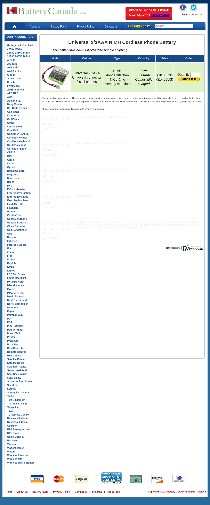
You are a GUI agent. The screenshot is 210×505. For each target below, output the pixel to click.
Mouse (11, 289)
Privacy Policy (85, 26)
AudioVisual (14, 100)
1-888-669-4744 (160, 15)
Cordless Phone (16, 148)
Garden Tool (14, 215)
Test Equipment (16, 400)
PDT (9, 322)
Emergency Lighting (19, 193)
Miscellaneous (15, 285)
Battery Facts (59, 26)
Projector (12, 340)
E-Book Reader (16, 189)
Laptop (11, 270)
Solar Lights (14, 377)
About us (35, 26)
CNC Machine (15, 126)
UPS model (13, 433)
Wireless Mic (14, 459)
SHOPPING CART (139, 26)
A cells (11, 60)
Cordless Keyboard (18, 141)
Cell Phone (13, 119)
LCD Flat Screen (16, 274)
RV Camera (14, 355)
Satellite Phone (16, 359)
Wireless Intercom (18, 455)
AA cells (12, 63)
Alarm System (15, 89)
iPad (9, 248)
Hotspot (11, 237)
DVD (10, 185)
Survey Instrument (18, 392)
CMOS (11, 122)
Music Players (15, 296)
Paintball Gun (15, 315)
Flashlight (12, 207)
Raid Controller (16, 348)
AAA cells (13, 67)
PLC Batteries (15, 326)
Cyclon (11, 167)
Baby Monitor (15, 104)
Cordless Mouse (16, 145)
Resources (113, 491)
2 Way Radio (14, 49)
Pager (10, 311)
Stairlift (11, 388)
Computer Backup (18, 134)
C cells (11, 74)
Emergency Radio (17, 196)
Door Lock (13, 178)
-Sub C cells (14, 78)
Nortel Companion (17, 303)
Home (9, 491)
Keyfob (11, 263)
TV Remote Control (18, 414)
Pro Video (12, 344)
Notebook (12, 307)
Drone (10, 182)
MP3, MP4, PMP (16, 292)
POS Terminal (15, 329)
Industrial (12, 241)
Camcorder (14, 115)
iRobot (11, 259)
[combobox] (174, 26)
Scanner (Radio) (16, 366)
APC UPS (12, 93)
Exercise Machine (17, 200)
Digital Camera (16, 170)
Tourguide (13, 407)
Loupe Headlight (16, 278)
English (186, 14)
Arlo (9, 97)
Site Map (97, 491)
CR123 (11, 152)
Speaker (12, 385)
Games (11, 211)
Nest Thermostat (17, 300)
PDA (10, 318)
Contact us (111, 26)
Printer (11, 337)
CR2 (9, 156)
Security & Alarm (17, 374)
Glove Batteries (16, 226)
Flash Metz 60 (15, 204)
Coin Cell (12, 130)
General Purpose (17, 219)
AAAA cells (14, 71)
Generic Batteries (17, 222)
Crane (10, 163)
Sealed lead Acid (17, 370)
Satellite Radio (15, 363)
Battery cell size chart (20, 45)
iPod (9, 255)
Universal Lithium (17, 418)
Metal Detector (15, 281)
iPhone (11, 252)
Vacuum (12, 444)
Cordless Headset (17, 137)
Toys (10, 411)
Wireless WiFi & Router (20, 462)
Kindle (11, 267)
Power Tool (13, 333)
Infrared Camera (16, 244)
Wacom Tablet (15, 448)
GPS (9, 233)
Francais (197, 14)
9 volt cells (13, 86)
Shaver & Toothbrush (19, 381)
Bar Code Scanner (18, 108)
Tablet (10, 396)
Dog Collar (13, 174)
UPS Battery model (18, 429)
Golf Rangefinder (17, 230)
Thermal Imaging (17, 403)
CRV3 (10, 159)
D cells (11, 82)
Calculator (13, 111)
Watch (11, 451)
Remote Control (16, 351)
